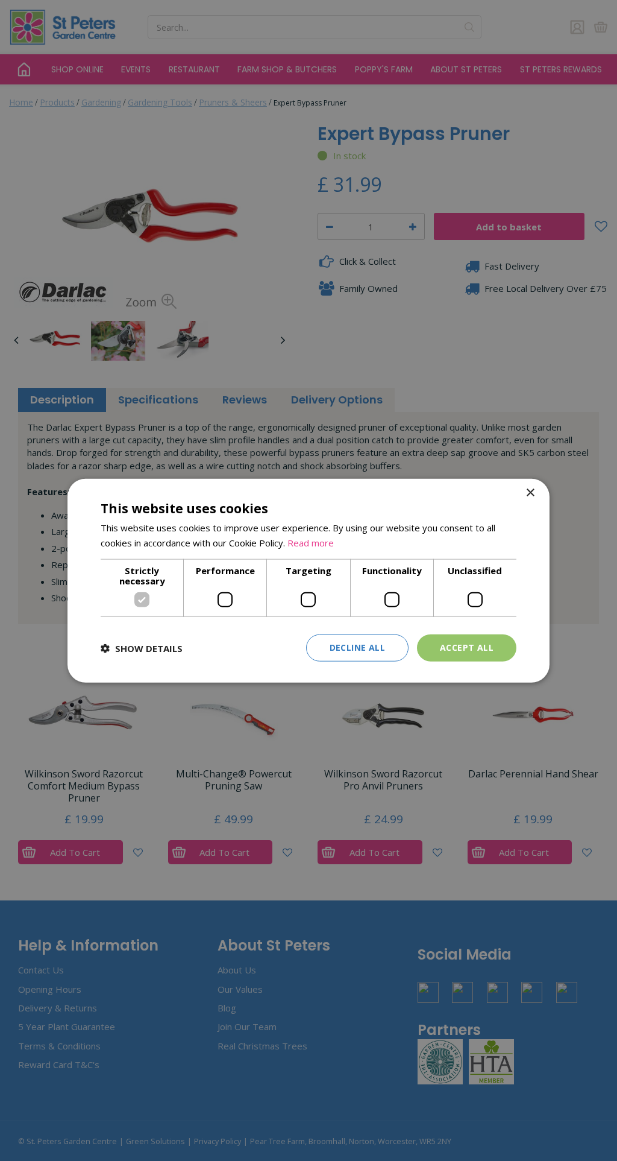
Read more (310, 542)
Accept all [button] (466, 647)
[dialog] (308, 580)
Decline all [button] (357, 647)
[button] (142, 647)
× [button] (529, 492)
